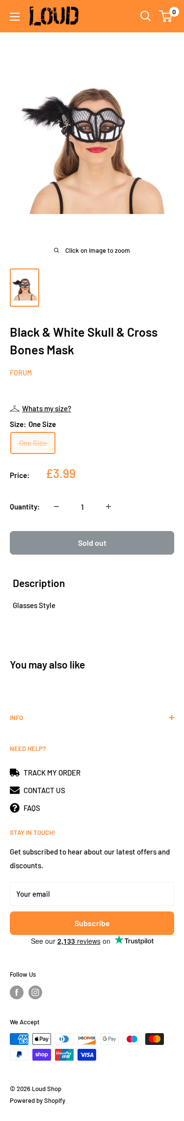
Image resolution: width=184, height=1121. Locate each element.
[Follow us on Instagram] (35, 992)
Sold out (92, 542)
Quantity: (25, 506)
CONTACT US (44, 790)
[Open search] (145, 16)
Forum (21, 373)
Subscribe (92, 923)
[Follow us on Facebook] (17, 992)
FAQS (32, 807)
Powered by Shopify (37, 1100)
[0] (166, 16)
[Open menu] (15, 17)
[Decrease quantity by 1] (56, 506)
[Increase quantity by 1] (108, 506)
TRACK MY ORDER (52, 772)
